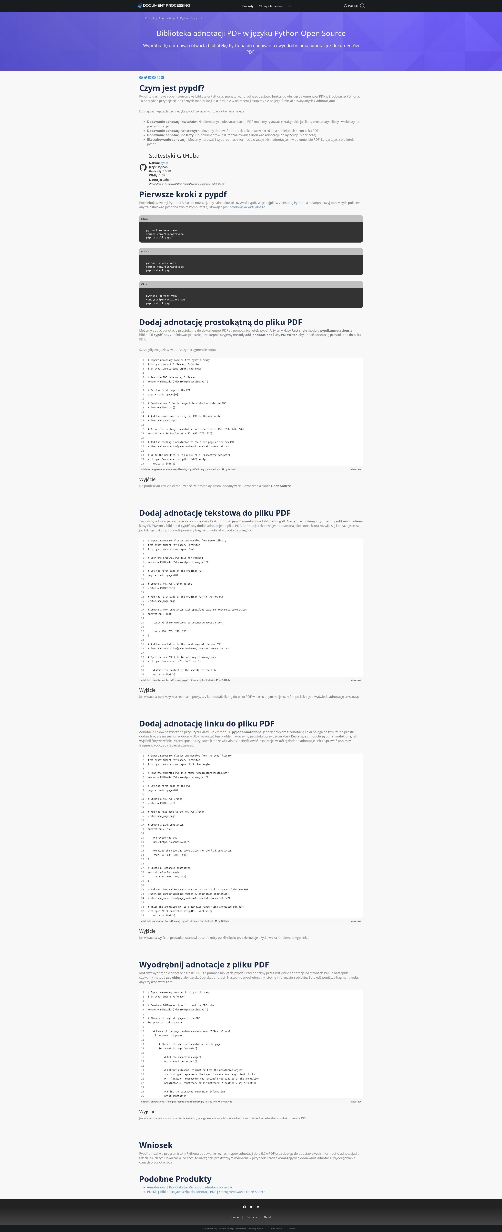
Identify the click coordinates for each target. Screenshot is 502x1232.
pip (225, 207)
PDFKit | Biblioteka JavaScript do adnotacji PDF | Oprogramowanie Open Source (206, 1192)
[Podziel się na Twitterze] (146, 77)
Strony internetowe (271, 6)
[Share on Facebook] (244, 1207)
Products (251, 1217)
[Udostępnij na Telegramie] (162, 77)
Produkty (247, 6)
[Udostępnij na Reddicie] (154, 77)
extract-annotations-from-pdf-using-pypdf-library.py (173, 1101)
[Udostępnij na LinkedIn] (150, 77)
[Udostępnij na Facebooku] (141, 77)
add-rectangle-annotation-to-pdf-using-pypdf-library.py (174, 469)
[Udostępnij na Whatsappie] (159, 77)
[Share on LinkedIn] (258, 1207)
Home (235, 1217)
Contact (292, 1228)
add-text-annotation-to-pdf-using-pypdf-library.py (171, 680)
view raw (356, 469)
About (267, 1217)
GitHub (232, 469)
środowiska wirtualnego (247, 207)
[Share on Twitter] (251, 1207)
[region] (251, 412)
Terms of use (275, 1228)
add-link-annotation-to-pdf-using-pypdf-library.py (171, 921)
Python (299, 203)
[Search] (362, 5)
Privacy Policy (256, 1228)
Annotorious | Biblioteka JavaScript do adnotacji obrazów (189, 1187)
